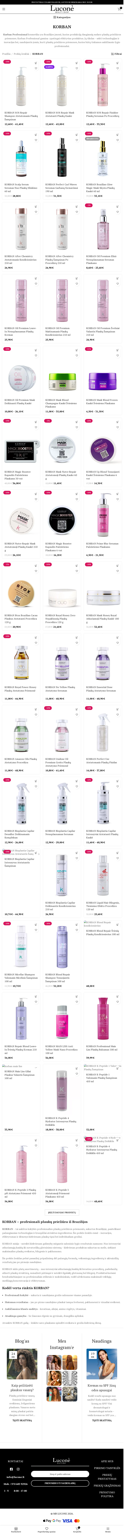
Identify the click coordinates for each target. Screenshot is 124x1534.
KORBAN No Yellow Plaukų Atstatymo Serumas (60, 688)
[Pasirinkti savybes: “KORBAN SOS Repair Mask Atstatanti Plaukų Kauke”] (76, 63)
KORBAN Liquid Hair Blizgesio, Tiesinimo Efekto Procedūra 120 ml (102, 906)
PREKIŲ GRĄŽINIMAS (107, 1485)
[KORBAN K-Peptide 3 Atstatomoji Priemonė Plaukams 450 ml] (62, 1161)
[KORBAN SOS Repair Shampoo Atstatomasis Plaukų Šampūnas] (21, 84)
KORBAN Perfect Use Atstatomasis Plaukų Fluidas (101, 760)
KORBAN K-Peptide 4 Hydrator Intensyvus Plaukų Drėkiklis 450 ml (101, 1150)
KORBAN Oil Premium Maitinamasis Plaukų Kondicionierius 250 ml (57, 331)
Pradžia (6, 53)
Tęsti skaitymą (22, 1420)
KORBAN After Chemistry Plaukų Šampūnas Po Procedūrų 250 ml (59, 260)
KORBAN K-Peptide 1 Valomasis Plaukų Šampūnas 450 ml (101, 1078)
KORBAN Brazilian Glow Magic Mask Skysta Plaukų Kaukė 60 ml (100, 188)
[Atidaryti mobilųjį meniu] (4, 9)
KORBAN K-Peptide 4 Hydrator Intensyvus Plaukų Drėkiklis (60, 1121)
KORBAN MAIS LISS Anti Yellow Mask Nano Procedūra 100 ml (61, 1050)
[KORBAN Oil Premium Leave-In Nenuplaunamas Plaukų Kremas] (21, 299)
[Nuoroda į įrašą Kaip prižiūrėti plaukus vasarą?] (22, 1364)
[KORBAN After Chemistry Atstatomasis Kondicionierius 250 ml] (21, 227)
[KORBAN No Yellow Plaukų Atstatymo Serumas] (62, 658)
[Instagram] (18, 1469)
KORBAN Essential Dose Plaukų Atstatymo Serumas (101, 688)
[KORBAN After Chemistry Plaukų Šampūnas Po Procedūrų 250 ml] (62, 227)
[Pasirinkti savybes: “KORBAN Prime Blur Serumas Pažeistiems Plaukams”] (117, 494)
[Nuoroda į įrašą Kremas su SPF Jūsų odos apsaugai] (101, 1364)
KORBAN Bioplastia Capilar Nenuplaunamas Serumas (60, 832)
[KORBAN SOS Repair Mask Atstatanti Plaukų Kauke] (62, 84)
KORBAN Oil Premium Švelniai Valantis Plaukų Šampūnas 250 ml (102, 331)
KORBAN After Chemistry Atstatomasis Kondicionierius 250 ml (20, 260)
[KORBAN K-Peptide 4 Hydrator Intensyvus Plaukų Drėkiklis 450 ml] (103, 1139)
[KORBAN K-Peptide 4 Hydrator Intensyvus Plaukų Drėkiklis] (62, 1089)
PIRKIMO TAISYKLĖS (107, 1468)
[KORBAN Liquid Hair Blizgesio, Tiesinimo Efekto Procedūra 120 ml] (103, 874)
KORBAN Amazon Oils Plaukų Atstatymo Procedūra (21, 760)
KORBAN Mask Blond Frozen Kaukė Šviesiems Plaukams (102, 401)
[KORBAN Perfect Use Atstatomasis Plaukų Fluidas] (103, 730)
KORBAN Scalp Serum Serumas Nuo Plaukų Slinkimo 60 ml (21, 188)
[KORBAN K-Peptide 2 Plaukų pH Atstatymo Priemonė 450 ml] (21, 1161)
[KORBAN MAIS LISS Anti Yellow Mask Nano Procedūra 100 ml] (62, 1017)
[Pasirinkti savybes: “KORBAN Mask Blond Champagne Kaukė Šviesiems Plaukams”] (76, 350)
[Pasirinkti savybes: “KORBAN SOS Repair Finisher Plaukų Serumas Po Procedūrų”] (117, 63)
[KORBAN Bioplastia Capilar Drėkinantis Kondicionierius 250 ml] (62, 874)
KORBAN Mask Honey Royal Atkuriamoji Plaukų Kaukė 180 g (102, 619)
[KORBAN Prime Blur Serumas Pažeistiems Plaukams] (103, 515)
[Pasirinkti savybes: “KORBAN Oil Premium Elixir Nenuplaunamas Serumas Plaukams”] (117, 206)
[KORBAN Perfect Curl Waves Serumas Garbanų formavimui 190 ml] (62, 156)
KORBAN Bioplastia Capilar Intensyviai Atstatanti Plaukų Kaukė (102, 834)
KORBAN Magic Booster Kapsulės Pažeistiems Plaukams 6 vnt (58, 547)
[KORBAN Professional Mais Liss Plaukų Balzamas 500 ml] (103, 1017)
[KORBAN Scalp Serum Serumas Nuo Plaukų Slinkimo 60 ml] (21, 156)
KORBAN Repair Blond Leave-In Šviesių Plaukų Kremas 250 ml (21, 1050)
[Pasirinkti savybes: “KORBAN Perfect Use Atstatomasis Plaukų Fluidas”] (117, 709)
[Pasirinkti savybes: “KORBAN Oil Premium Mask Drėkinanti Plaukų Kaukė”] (36, 350)
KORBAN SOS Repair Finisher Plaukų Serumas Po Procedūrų (102, 114)
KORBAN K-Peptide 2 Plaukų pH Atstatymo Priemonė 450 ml (20, 1193)
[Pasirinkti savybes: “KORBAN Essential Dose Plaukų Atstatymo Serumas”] (117, 637)
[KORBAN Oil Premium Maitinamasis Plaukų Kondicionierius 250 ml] (62, 299)
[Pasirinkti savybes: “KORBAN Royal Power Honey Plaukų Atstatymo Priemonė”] (36, 637)
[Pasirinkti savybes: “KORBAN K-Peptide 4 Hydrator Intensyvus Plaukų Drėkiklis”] (76, 1068)
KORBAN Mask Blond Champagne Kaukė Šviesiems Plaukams (61, 403)
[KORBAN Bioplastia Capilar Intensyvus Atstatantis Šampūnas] (21, 852)
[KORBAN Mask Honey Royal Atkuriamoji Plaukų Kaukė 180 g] (103, 587)
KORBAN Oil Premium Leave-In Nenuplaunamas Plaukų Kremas (21, 331)
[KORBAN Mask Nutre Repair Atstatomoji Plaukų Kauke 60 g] (62, 443)
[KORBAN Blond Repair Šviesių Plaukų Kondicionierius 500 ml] (103, 924)
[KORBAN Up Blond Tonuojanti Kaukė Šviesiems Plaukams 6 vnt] (103, 443)
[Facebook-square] (11, 1469)
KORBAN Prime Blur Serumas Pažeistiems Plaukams (102, 545)
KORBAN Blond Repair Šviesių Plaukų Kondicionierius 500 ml (102, 932)
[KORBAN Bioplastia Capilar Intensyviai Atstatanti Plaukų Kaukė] (103, 802)
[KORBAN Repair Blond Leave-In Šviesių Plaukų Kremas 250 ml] (21, 1017)
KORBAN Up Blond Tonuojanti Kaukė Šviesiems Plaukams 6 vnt (102, 475)
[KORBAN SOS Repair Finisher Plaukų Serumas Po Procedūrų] (103, 84)
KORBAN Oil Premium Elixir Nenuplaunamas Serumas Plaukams (101, 260)
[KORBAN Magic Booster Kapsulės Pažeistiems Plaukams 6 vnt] (62, 515)
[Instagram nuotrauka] (54, 1362)
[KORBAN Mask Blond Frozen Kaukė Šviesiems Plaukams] (103, 371)
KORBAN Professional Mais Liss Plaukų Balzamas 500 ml (101, 1048)
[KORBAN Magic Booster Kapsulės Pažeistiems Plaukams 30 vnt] (21, 443)
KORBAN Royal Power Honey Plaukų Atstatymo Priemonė (20, 688)
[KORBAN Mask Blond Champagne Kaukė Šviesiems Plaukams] (62, 371)
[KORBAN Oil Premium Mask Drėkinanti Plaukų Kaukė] (21, 371)
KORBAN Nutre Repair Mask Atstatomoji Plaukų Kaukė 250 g (21, 547)
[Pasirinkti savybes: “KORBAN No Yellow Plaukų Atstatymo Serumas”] (76, 637)
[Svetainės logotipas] (62, 8)
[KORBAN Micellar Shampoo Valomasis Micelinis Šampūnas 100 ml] (21, 946)
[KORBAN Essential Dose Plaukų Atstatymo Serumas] (103, 658)
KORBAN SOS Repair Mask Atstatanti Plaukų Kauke (59, 114)
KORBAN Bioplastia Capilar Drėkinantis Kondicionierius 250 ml (60, 906)
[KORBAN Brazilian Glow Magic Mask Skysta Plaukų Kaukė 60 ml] (103, 156)
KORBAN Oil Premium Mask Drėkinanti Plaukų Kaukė (20, 401)
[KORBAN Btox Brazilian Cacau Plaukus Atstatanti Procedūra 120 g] (21, 587)
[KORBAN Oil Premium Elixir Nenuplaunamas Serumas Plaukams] (103, 227)
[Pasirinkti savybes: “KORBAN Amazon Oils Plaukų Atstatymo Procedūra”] (36, 709)
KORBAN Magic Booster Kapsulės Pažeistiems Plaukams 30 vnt (18, 475)
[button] (36, 134)
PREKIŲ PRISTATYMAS (107, 1476)
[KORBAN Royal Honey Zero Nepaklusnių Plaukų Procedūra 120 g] (62, 587)
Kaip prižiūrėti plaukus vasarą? (22, 1387)
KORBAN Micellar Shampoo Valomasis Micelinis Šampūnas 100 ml (21, 978)
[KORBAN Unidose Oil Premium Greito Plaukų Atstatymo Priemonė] (62, 730)
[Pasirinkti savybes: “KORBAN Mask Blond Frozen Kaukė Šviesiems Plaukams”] (117, 350)
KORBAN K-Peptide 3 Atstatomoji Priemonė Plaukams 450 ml (57, 1193)
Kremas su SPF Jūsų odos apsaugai (102, 1387)
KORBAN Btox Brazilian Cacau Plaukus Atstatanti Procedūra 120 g (21, 619)
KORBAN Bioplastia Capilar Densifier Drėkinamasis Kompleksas (19, 834)
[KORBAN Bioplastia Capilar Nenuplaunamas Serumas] (62, 802)
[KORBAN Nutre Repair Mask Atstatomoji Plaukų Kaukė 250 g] (21, 515)
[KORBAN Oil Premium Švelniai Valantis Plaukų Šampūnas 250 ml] (103, 299)
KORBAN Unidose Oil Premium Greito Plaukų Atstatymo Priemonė (58, 762)
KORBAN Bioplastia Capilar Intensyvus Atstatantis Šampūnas (19, 862)
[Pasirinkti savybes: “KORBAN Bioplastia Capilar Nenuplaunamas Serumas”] (76, 781)
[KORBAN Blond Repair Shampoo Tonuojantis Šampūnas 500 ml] (62, 946)
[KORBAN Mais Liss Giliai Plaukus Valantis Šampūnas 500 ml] (21, 1066)
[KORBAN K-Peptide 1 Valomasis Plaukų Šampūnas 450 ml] (103, 1067)
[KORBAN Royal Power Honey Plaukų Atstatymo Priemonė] (21, 658)
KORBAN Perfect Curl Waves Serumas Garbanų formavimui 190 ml (61, 188)
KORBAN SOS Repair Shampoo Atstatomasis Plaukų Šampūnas (21, 116)
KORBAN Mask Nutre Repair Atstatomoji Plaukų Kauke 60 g (61, 475)
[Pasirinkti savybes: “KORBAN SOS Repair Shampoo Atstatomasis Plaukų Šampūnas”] (36, 63)
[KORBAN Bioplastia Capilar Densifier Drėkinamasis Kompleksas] (21, 802)
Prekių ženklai (21, 53)
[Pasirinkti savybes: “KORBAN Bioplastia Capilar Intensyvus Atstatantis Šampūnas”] (36, 853)
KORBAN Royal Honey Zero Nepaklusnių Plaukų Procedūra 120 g (60, 619)
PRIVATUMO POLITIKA (107, 1494)
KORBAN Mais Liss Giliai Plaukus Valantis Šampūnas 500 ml (19, 1075)
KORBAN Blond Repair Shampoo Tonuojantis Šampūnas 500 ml (57, 978)
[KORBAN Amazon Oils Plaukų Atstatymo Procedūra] (21, 730)
